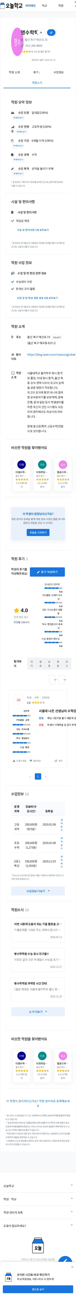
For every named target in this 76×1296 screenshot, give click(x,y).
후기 (36, 72)
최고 (67, 663)
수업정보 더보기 (36, 891)
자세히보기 (18, 117)
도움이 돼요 (21, 760)
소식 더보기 (35, 1011)
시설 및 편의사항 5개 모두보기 (33, 230)
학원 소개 (14, 72)
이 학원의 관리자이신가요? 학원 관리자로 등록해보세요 (38, 1103)
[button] (52, 679)
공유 (60, 760)
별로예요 (37, 760)
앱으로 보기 (38, 1289)
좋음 (58, 663)
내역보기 (62, 825)
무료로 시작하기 (38, 532)
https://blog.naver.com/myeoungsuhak (51, 354)
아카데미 (30, 5)
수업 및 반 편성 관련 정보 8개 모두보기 (37, 298)
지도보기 (57, 337)
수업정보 (59, 72)
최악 (32, 663)
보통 (49, 663)
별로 (40, 663)
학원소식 (37, 82)
